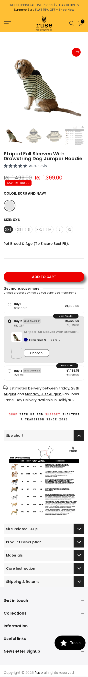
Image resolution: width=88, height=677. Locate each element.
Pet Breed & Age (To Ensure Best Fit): (36, 243)
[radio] (44, 306)
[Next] (84, 34)
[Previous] (3, 34)
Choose (36, 353)
